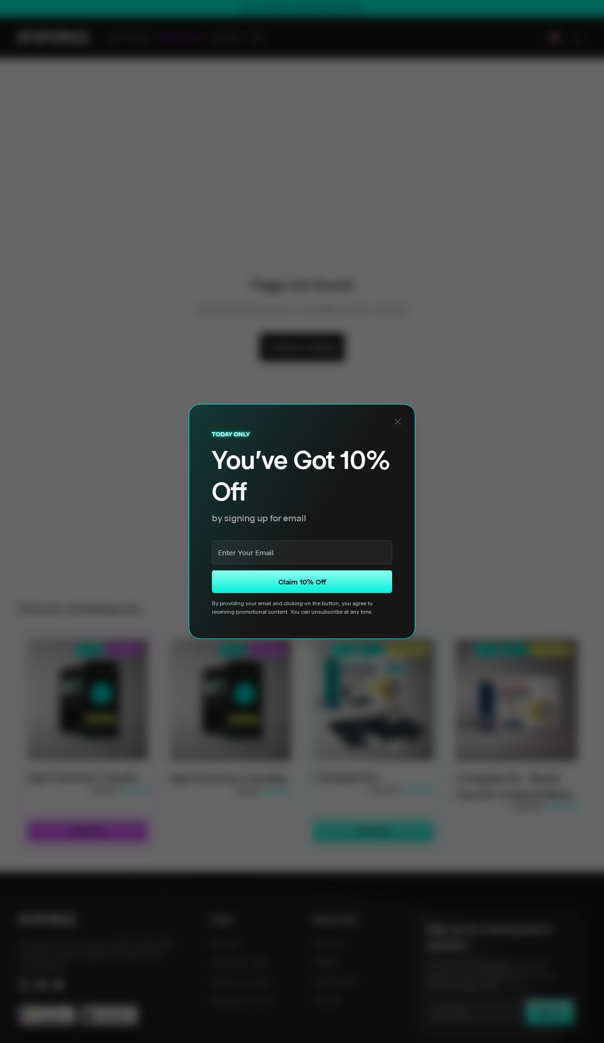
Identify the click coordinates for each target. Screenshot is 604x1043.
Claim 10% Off (302, 581)
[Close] (397, 421)
